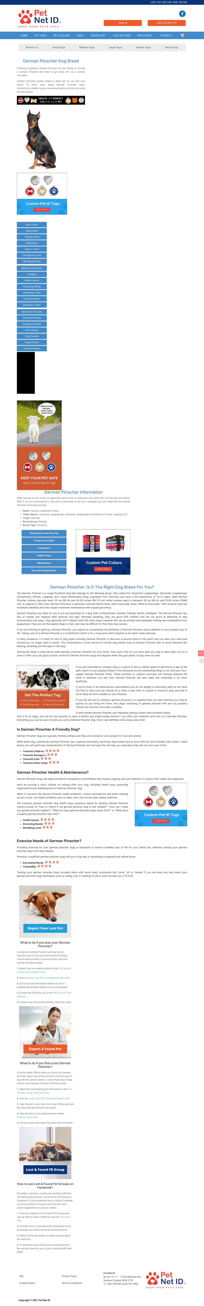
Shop (80, 35)
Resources (145, 35)
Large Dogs (115, 47)
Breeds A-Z (32, 47)
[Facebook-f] (182, 13)
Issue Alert (98, 35)
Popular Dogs (143, 47)
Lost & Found (121, 35)
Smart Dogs (171, 47)
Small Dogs (59, 47)
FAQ (21, 1276)
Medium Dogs (87, 47)
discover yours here (27, 1117)
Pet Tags (40, 35)
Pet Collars (62, 35)
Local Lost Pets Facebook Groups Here (49, 977)
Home (24, 35)
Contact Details (27, 1283)
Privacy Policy (69, 1276)
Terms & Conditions (72, 1283)
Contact (166, 35)
